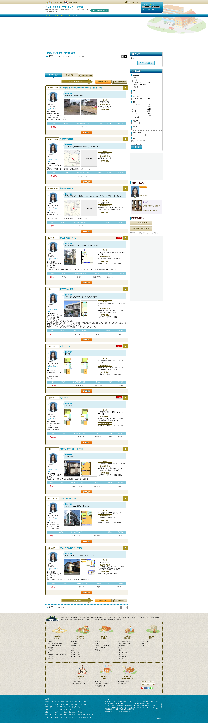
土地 (142, 646)
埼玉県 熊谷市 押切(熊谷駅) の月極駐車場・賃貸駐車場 (81, 88)
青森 (62, 701)
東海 (47, 709)
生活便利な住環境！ (67, 289)
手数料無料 (98, 650)
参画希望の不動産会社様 (141, 228)
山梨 (56, 707)
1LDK (150, 107)
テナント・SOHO (140, 84)
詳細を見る (86, 132)
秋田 (76, 701)
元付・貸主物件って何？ (99, 10)
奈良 (74, 712)
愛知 (56, 709)
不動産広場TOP (54, 2)
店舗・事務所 (122, 656)
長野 (61, 707)
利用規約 (50, 650)
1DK (135, 107)
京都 (70, 712)
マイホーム (81, 637)
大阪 (56, 712)
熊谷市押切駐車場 (66, 188)
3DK (135, 113)
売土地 (73, 650)
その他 (136, 87)
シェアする (145, 688)
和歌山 (80, 712)
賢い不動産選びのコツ (54, 646)
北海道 (57, 701)
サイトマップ (52, 656)
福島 (85, 701)
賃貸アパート (65, 346)
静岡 (61, 709)
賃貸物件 (63, 15)
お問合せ (50, 659)
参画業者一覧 (122, 684)
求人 (80, 677)
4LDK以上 (137, 117)
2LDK (135, 111)
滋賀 (65, 712)
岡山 (65, 714)
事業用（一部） (75, 652)
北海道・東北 (49, 701)
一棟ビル (120, 654)
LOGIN (146, 7)
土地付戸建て (122, 646)
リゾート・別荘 (75, 656)
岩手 (67, 701)
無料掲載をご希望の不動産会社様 (57, 654)
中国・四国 (49, 714)
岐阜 (65, 709)
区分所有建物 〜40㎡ (124, 641)
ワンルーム (137, 104)
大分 (74, 717)
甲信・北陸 (49, 707)
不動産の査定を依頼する (102, 684)
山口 (74, 714)
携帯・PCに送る (142, 688)
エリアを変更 (146, 63)
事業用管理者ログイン (147, 681)
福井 (79, 707)
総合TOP (57, 637)
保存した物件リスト (132, 2)
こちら (159, 9)
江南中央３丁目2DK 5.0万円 (71, 449)
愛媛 (88, 714)
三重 (70, 709)
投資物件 (127, 637)
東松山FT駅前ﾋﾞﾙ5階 (68, 238)
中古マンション (75, 648)
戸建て (143, 643)
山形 (80, 701)
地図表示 (70, 75)
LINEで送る (151, 688)
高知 (93, 714)
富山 (70, 707)
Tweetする (148, 688)
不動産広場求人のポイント (79, 684)
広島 (70, 714)
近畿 (47, 712)
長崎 (65, 717)
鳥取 (56, 714)
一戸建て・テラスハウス (142, 82)
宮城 (71, 701)
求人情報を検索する (77, 681)
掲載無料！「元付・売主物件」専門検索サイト (53, 618)
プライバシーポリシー (54, 652)
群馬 (85, 704)
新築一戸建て (75, 641)
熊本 (70, 717)
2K (134, 109)
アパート (137, 80)
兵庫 (61, 712)
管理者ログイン (141, 223)
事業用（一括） (75, 654)
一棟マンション (122, 652)
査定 (104, 677)
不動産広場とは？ (71, 2)
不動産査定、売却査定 (111, 709)
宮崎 (79, 717)
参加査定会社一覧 (100, 686)
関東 (69, 15)
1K (149, 104)
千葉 (71, 704)
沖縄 (89, 717)
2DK (149, 109)
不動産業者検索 (127, 677)
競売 (151, 637)
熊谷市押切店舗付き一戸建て (71, 548)
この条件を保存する (85, 75)
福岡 (56, 717)
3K (149, 111)
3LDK (150, 113)
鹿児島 (84, 717)
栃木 (80, 704)
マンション (137, 78)
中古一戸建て (75, 643)
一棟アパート (122, 650)
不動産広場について (53, 641)
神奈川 (62, 704)
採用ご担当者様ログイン (148, 684)
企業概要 (50, 648)
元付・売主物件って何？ (55, 643)
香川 (84, 714)
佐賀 (61, 717)
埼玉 (67, 704)
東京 (56, 704)
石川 (74, 707)
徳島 (79, 714)
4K (134, 115)
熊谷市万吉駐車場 (66, 139)
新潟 (65, 707)
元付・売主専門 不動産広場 (52, 15)
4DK (149, 115)
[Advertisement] (104, 33)
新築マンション (75, 646)
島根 (61, 714)
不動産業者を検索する (124, 681)
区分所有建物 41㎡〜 (124, 643)
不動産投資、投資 (124, 709)
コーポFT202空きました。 (70, 498)
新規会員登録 (156, 7)
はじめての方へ (99, 681)
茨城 (76, 704)
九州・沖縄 (49, 717)
